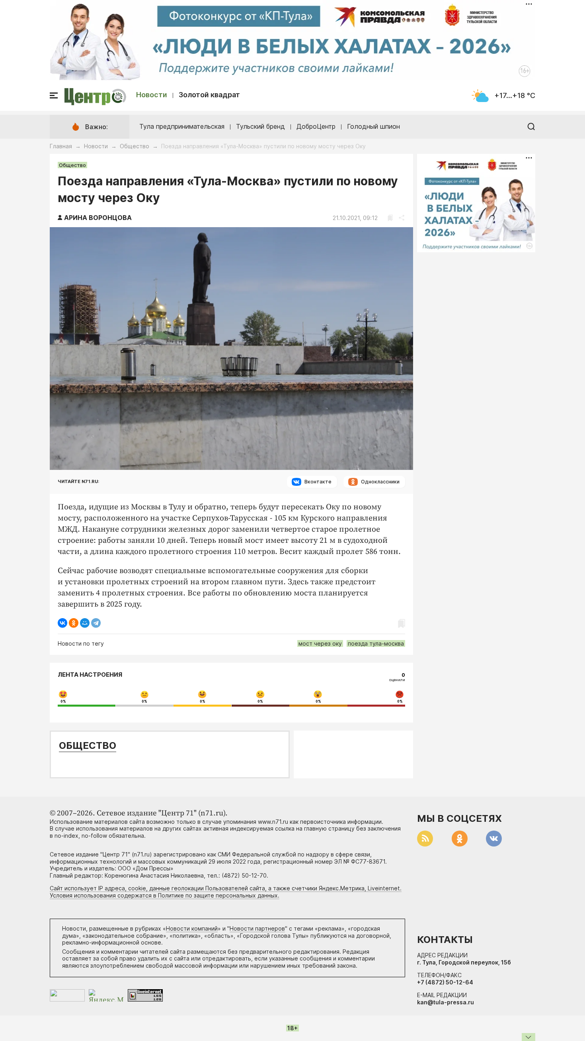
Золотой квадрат (209, 94)
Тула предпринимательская (181, 126)
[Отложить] (390, 217)
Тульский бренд (260, 126)
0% (63, 701)
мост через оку (320, 643)
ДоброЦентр (315, 126)
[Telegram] (96, 623)
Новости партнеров (257, 928)
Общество (134, 146)
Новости (151, 94)
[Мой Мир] (85, 623)
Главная (61, 146)
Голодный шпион (373, 126)
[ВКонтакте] (62, 623)
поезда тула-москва (376, 643)
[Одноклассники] (73, 623)
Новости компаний (192, 928)
